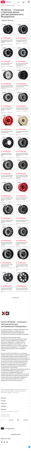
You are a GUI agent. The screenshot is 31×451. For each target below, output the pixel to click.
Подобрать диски (15, 434)
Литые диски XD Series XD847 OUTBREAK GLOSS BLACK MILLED (22, 244)
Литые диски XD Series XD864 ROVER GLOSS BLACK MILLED (7, 176)
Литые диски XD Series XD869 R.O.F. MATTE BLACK (22, 86)
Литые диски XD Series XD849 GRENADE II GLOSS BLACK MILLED (7, 109)
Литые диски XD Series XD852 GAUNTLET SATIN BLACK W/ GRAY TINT (7, 221)
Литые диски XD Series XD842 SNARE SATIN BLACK (7, 265)
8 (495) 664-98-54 (5, 416)
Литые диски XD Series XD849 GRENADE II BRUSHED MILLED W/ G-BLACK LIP (7, 87)
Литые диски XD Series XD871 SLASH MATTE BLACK (6, 64)
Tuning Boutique (9, 428)
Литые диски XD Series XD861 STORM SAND (22, 132)
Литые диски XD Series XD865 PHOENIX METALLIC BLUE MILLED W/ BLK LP (22, 64)
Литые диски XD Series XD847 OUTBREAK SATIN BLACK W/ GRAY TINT (7, 244)
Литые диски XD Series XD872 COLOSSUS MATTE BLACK (22, 41)
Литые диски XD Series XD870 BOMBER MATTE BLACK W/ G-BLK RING (7, 41)
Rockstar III (8, 367)
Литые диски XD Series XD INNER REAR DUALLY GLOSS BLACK (6, 154)
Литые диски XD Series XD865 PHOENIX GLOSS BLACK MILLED (22, 108)
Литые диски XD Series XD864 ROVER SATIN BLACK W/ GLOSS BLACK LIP (22, 154)
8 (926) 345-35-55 (5, 414)
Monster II (15, 367)
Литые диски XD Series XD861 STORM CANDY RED (7, 132)
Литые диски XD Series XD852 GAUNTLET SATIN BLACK (22, 221)
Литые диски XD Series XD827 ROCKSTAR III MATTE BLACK (7, 288)
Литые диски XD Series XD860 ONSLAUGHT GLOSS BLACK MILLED (7, 199)
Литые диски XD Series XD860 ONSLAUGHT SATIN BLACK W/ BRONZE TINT (22, 177)
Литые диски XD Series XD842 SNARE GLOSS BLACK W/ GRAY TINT (22, 266)
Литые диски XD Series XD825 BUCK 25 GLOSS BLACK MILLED (22, 288)
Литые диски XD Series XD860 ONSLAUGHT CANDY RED (22, 198)
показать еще (15, 297)
